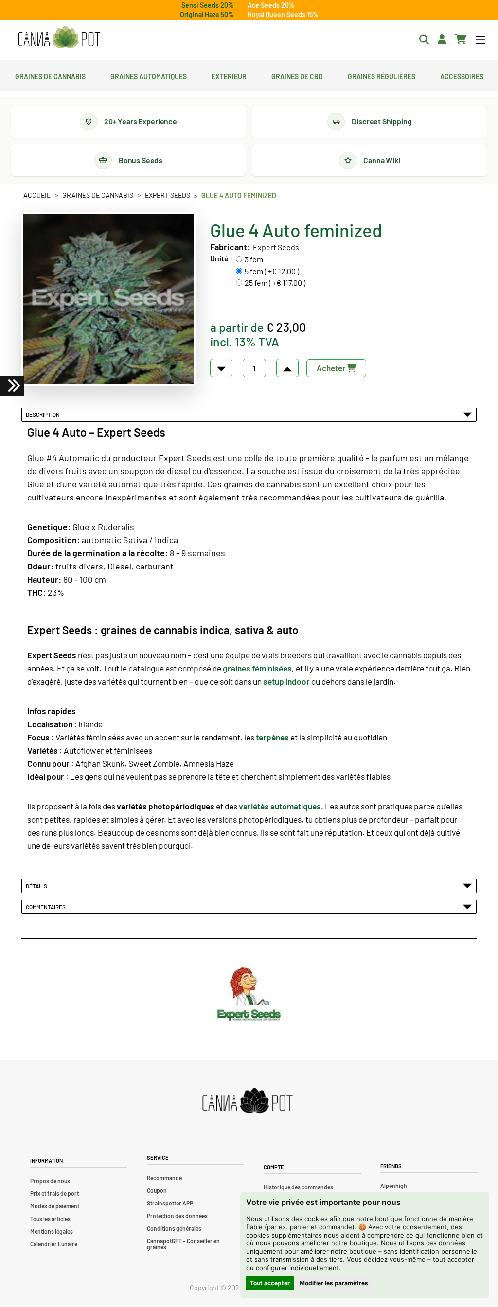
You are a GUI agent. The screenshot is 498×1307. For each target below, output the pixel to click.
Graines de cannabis (50, 75)
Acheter (332, 368)
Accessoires (461, 75)
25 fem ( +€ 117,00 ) (275, 282)
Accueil (37, 195)
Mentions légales (51, 1231)
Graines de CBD (297, 75)
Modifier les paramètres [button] (334, 1283)
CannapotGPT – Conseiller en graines (183, 1244)
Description (44, 414)
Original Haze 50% (207, 14)
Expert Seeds (167, 195)
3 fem (254, 259)
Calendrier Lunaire (53, 1244)
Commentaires (47, 906)
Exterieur (229, 75)
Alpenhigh (393, 1185)
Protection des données (177, 1216)
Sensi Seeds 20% (207, 5)
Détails (37, 885)
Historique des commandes (298, 1187)
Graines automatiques (148, 75)
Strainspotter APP (170, 1203)
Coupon (157, 1190)
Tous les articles (50, 1218)
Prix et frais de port (54, 1193)
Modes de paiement (54, 1206)
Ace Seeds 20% (271, 5)
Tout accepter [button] (270, 1283)
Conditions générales (174, 1228)
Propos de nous (50, 1181)
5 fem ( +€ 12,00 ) (272, 270)
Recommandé (164, 1178)
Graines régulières (381, 75)
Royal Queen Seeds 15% (283, 14)
